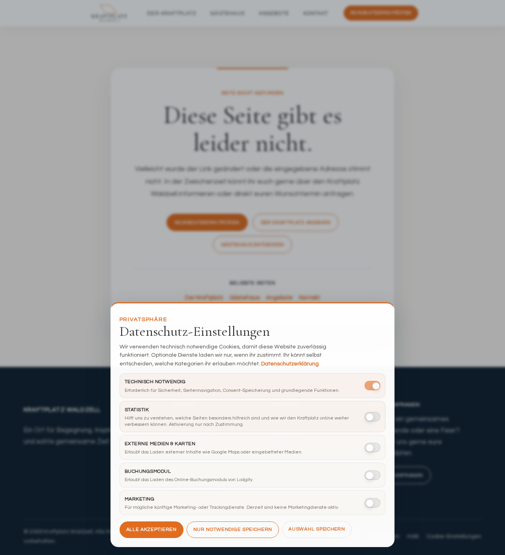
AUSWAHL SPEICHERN (316, 529)
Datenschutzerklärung (290, 364)
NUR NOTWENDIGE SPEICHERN (232, 529)
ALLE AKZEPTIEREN (151, 529)
